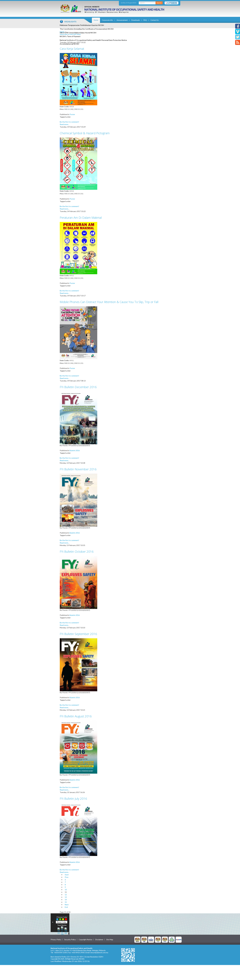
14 (66, 900)
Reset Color (61, 922)
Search (159, 3)
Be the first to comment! (69, 122)
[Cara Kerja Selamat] (78, 79)
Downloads (135, 20)
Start (67, 875)
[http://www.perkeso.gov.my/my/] (172, 939)
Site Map (109, 939)
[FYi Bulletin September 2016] (78, 664)
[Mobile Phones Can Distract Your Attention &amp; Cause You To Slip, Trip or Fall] (78, 332)
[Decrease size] (65, 930)
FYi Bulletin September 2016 (78, 634)
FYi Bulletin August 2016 (76, 716)
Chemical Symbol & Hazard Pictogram (85, 133)
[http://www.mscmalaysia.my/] (151, 939)
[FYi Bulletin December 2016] (78, 418)
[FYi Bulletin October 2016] (78, 582)
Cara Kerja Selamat (72, 49)
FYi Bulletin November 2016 (78, 469)
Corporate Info (107, 20)
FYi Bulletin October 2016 (77, 551)
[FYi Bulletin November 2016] (78, 500)
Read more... (64, 124)
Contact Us (154, 20)
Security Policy (70, 939)
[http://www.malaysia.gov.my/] (137, 939)
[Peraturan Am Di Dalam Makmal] (78, 248)
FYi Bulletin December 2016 (78, 387)
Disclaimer (99, 939)
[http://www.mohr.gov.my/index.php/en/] (158, 939)
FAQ (145, 20)
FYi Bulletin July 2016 (73, 798)
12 (66, 895)
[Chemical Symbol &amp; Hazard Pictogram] (78, 163)
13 (66, 897)
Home (96, 20)
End (66, 907)
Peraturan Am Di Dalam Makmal (81, 217)
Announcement (122, 20)
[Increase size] (59, 930)
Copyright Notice (85, 939)
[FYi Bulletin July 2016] (78, 829)
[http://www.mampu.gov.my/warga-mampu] (179, 939)
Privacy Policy (56, 939)
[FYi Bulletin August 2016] (78, 747)
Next (67, 904)
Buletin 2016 (75, 450)
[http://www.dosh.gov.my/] (165, 939)
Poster (72, 114)
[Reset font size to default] (62, 930)
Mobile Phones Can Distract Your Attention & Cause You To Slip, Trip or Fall (109, 302)
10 (66, 890)
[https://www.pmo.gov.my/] (144, 939)
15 (66, 902)
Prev (66, 877)
